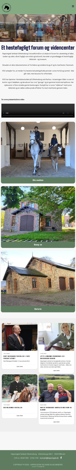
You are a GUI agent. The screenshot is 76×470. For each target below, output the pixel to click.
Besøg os (38, 244)
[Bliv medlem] (38, 149)
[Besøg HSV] (38, 214)
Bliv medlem (38, 180)
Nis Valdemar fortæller (13, 407)
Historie (38, 309)
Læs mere (56, 370)
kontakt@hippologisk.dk (49, 457)
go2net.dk (41, 467)
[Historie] (38, 278)
